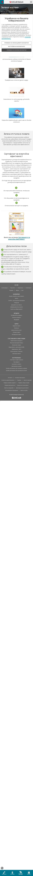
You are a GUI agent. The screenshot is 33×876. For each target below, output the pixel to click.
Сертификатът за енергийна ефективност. (19, 238)
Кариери (11, 290)
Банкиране (16, 294)
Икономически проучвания (11, 390)
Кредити (16, 313)
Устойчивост (28, 287)
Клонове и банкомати (20, 377)
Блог (22, 290)
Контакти (10, 377)
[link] (16, 224)
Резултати (12, 287)
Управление (20, 287)
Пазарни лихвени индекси (10, 382)
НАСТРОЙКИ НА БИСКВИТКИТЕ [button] (16, 46)
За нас (16, 285)
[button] (31, 2)
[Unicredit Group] (16, 398)
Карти (16, 324)
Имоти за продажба (9, 388)
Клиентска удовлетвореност (8, 380)
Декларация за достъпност (22, 388)
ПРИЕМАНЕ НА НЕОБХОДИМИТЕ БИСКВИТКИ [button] (16, 43)
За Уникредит (5, 287)
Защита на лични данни (22, 385)
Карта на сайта (24, 390)
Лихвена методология (10, 385)
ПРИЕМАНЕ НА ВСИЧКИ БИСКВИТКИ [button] (16, 50)
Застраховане (16, 358)
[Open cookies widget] (2, 868)
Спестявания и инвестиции (16, 338)
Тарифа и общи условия (23, 382)
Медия (17, 290)
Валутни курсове (27, 380)
